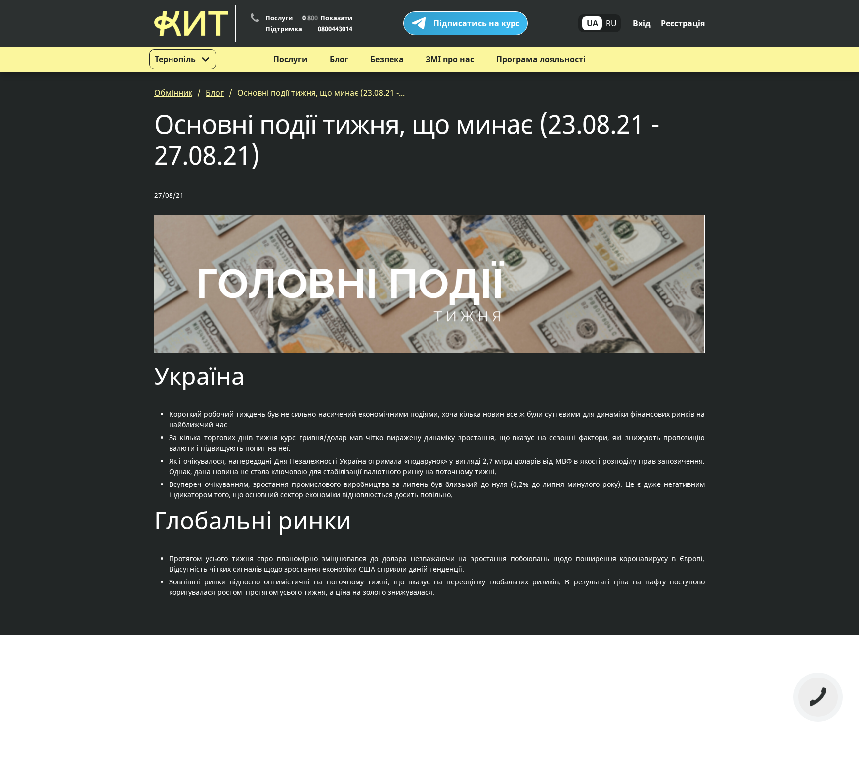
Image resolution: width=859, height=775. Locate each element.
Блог (339, 59)
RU (611, 23)
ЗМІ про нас (450, 59)
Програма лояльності (541, 59)
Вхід (642, 23)
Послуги (290, 59)
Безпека (387, 59)
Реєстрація (683, 23)
